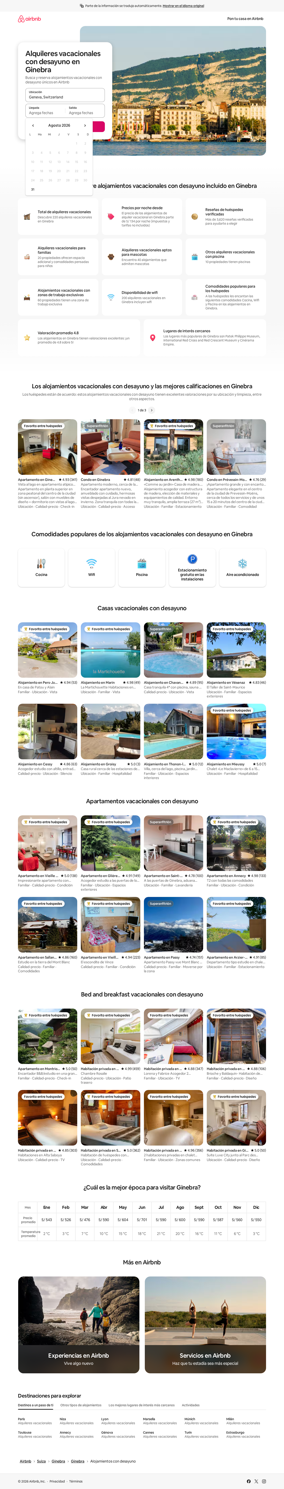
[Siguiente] (151, 410)
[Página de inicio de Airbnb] (29, 19)
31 (32, 189)
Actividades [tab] (191, 1405)
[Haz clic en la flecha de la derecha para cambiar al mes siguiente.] (85, 125)
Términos (76, 1481)
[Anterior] (132, 410)
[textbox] (45, 112)
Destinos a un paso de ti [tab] (35, 1405)
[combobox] (65, 97)
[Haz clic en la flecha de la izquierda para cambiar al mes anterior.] (33, 125)
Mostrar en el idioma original (183, 6)
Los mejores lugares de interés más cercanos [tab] (142, 1405)
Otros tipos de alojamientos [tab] (80, 1405)
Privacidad (57, 1481)
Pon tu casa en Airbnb (245, 18)
